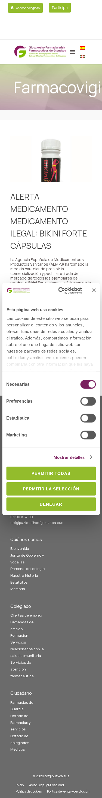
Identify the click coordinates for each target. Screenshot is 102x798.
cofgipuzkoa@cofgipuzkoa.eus (36, 522)
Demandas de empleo (21, 625)
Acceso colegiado (28, 8)
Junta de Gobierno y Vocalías (27, 559)
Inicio (20, 785)
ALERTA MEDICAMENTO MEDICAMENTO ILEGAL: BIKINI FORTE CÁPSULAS (48, 221)
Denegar (51, 504)
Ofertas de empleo (26, 615)
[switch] (88, 401)
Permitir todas (51, 473)
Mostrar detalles (69, 457)
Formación (19, 635)
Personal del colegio (27, 568)
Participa (60, 7)
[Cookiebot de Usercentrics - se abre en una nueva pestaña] (61, 290)
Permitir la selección (51, 488)
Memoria (17, 588)
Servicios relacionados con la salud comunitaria (27, 649)
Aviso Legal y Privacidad (46, 785)
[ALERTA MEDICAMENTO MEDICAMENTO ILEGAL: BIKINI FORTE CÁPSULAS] (51, 159)
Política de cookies (29, 791)
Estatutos (18, 582)
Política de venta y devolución (68, 791)
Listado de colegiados (19, 739)
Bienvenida (19, 548)
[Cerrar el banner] (94, 290)
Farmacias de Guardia (21, 706)
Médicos (17, 749)
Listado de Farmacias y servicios (20, 722)
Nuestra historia (24, 575)
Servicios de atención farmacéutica (22, 669)
